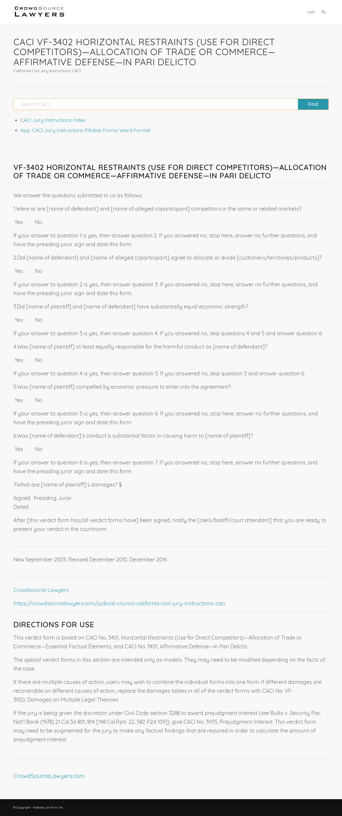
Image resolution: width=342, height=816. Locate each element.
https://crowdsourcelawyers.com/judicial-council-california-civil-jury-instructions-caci (119, 603)
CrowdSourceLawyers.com (49, 776)
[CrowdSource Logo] (39, 12)
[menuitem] (311, 12)
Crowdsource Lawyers (41, 590)
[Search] (323, 12)
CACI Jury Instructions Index (53, 120)
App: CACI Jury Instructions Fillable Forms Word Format (85, 130)
